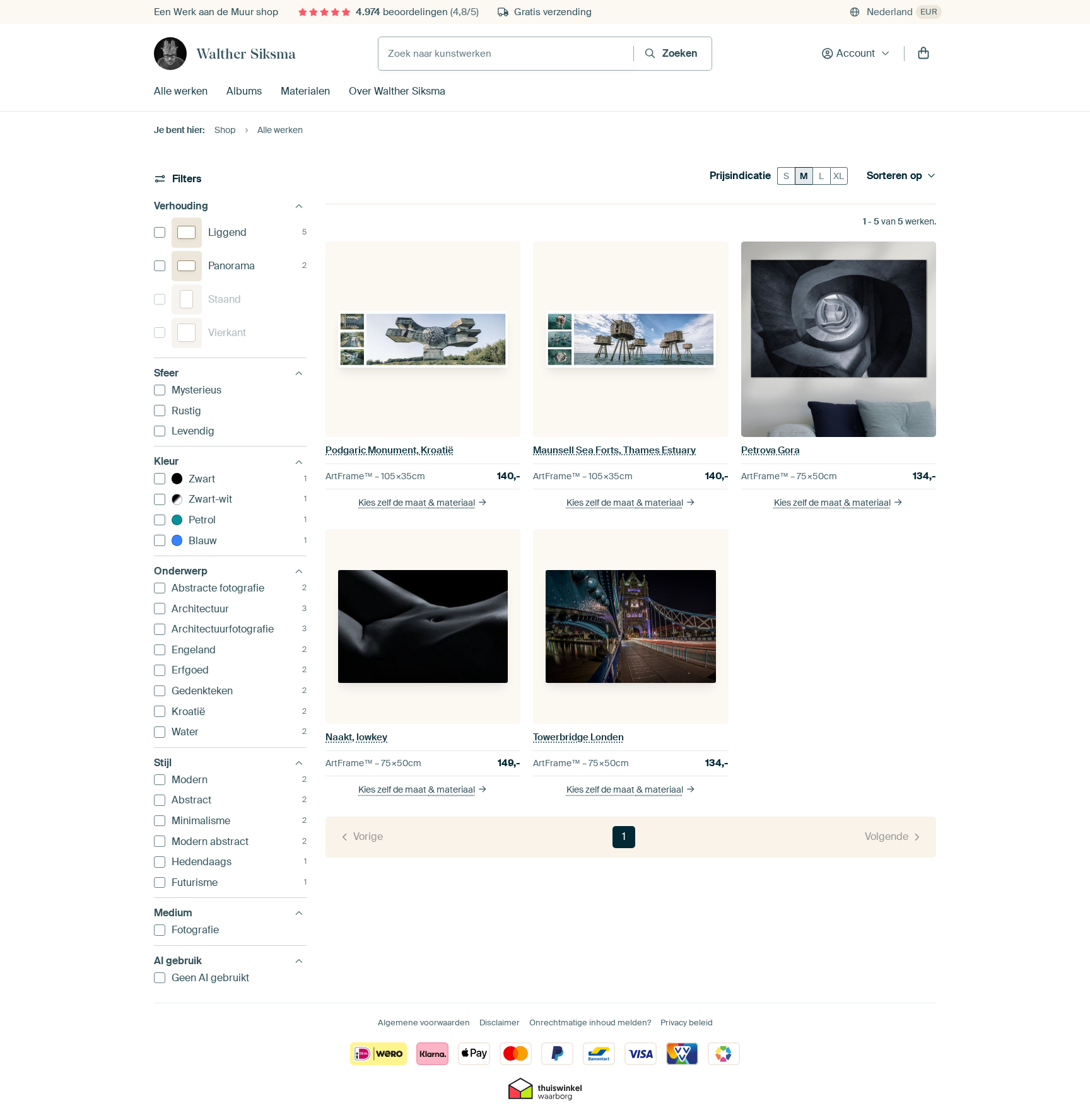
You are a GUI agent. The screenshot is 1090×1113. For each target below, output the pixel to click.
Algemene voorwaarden (424, 1022)
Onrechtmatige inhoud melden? (590, 1022)
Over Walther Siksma (397, 91)
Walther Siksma (246, 53)
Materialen (305, 91)
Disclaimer (499, 1022)
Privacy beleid (686, 1022)
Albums (244, 91)
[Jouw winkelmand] (923, 53)
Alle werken (181, 91)
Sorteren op (894, 176)
